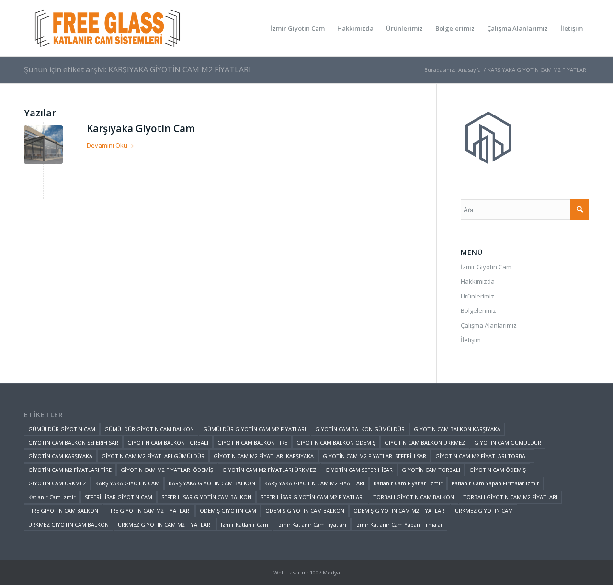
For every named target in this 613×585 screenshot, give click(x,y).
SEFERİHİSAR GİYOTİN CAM (118, 497)
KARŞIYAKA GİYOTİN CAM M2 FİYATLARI (314, 483)
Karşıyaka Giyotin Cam (141, 128)
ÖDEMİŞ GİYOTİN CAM (228, 510)
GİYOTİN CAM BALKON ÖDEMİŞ (335, 442)
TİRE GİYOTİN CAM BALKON (63, 510)
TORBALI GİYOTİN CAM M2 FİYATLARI (510, 497)
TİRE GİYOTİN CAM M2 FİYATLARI (149, 510)
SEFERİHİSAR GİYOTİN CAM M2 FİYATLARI (312, 497)
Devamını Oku (107, 145)
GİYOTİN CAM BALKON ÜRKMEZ (425, 442)
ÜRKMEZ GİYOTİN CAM (484, 510)
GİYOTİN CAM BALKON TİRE (252, 442)
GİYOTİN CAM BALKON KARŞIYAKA (457, 429)
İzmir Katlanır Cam (244, 524)
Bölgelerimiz (478, 310)
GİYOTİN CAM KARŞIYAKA (60, 455)
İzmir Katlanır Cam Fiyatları (311, 524)
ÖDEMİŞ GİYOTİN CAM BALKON (304, 510)
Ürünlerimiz (477, 296)
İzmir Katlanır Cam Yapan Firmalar (399, 524)
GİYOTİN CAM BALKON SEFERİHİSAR (73, 442)
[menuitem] (297, 28)
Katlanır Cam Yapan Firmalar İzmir (495, 483)
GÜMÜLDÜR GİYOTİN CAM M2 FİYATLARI (254, 429)
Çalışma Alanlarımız (489, 325)
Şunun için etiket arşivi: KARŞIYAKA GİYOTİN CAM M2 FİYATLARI (137, 69)
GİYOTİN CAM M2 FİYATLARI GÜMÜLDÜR (153, 455)
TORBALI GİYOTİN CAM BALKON (413, 497)
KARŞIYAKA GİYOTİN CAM (127, 483)
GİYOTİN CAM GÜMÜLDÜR (507, 442)
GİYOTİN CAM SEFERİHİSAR (359, 469)
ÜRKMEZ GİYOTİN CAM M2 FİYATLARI (165, 524)
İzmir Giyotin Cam (486, 267)
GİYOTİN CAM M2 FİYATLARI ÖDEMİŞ (167, 469)
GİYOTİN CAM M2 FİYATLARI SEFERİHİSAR (374, 455)
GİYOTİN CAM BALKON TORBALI (167, 442)
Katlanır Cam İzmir (52, 497)
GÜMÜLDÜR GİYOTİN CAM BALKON (149, 429)
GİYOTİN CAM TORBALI (431, 469)
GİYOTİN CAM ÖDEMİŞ (497, 469)
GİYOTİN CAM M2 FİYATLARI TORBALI (482, 455)
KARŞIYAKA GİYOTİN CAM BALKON (212, 483)
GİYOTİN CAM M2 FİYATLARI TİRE (70, 469)
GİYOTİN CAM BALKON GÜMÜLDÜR (360, 429)
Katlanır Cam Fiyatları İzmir (408, 483)
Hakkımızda (478, 281)
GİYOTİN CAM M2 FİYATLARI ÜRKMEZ (269, 469)
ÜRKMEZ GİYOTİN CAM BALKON (68, 524)
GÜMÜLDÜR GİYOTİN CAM (61, 429)
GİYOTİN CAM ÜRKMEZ (57, 483)
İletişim (471, 339)
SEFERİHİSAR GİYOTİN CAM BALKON (206, 497)
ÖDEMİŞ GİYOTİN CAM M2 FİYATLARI (399, 510)
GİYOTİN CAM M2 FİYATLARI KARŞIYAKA (264, 455)
